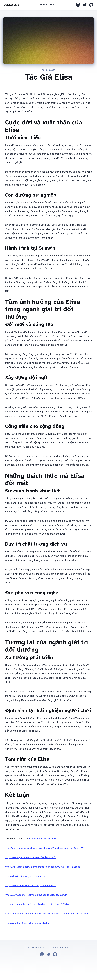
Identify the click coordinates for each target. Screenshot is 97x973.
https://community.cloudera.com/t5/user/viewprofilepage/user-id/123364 (46, 913)
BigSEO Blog (11, 4)
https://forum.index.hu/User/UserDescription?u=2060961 (37, 904)
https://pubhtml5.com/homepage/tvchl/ (27, 923)
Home (43, 4)
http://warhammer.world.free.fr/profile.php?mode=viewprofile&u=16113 (44, 848)
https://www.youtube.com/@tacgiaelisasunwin (30, 857)
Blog (52, 4)
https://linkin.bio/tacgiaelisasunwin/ (25, 876)
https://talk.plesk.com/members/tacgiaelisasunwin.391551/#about (42, 866)
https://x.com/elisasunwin (43, 838)
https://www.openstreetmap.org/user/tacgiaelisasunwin (36, 894)
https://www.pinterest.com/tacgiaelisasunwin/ (30, 885)
